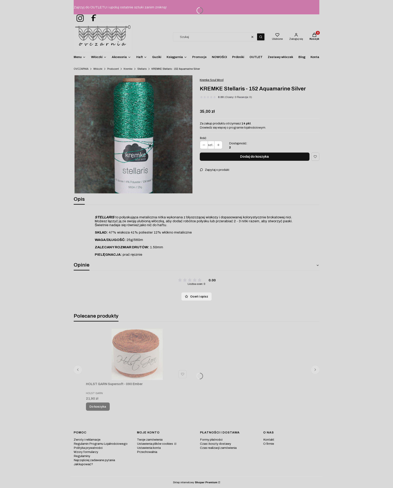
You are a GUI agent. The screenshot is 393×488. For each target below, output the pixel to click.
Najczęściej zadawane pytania (94, 460)
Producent (113, 68)
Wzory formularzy (86, 452)
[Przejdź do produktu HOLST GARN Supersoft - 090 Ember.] (137, 354)
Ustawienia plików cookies (155, 443)
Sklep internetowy (195, 482)
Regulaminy (82, 456)
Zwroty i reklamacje (87, 439)
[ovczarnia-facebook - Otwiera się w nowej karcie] (91, 18)
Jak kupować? (83, 464)
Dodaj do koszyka (254, 156)
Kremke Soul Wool (212, 80)
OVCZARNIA (81, 68)
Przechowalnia (147, 452)
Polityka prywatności (88, 447)
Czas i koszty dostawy (215, 443)
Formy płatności (211, 439)
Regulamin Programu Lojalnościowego (101, 443)
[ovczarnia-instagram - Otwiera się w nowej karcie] (79, 18)
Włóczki (97, 68)
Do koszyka (97, 406)
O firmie (268, 443)
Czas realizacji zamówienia (218, 447)
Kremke (128, 68)
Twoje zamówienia (150, 439)
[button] (260, 36)
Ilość (203, 138)
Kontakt (268, 439)
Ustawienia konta (149, 447)
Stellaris (142, 68)
